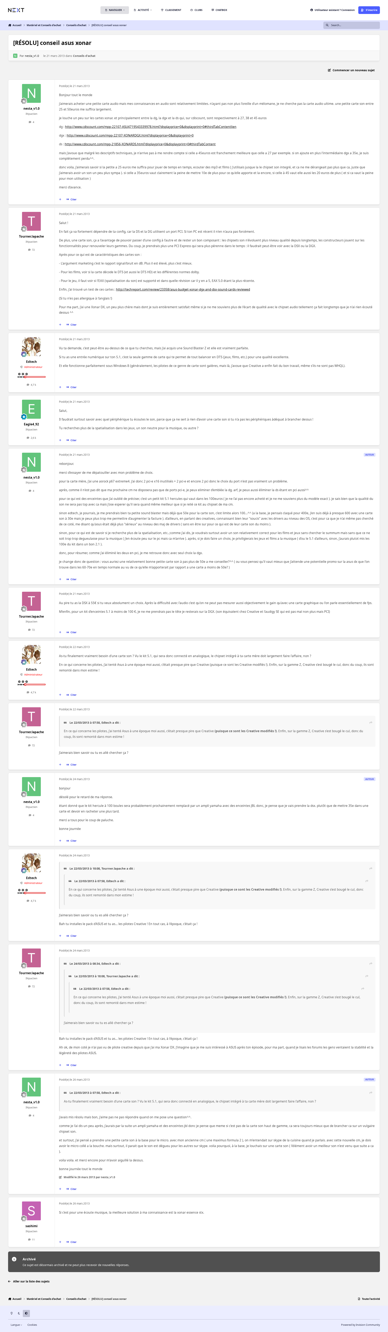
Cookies (32, 1325)
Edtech (31, 362)
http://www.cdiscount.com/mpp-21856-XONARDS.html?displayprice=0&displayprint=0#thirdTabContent (140, 144)
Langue (15, 1325)
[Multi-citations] (60, 199)
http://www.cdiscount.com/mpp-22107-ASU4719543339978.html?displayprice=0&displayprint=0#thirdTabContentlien (150, 127)
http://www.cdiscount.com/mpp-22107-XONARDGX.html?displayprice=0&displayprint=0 (130, 135)
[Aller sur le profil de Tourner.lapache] (31, 221)
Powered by (360, 1325)
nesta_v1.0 (32, 56)
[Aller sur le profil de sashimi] (31, 1210)
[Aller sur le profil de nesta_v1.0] (15, 56)
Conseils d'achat (84, 56)
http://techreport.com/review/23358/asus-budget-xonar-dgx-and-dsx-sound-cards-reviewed (183, 289)
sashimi (31, 1226)
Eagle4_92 (31, 424)
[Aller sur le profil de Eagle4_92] (31, 409)
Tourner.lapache (31, 236)
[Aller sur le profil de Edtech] (31, 346)
